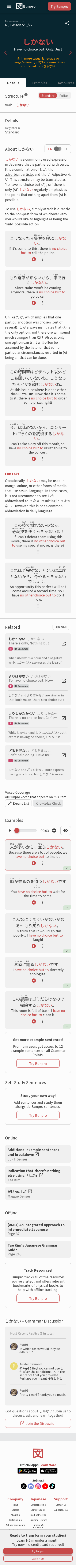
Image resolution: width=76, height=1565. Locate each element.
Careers (15, 1509)
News (15, 1504)
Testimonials (15, 1519)
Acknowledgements (15, 1524)
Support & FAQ (61, 1509)
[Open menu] (9, 6)
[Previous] (5, 53)
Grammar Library (38, 1519)
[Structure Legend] (26, 95)
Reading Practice (38, 1514)
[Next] (70, 53)
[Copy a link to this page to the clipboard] (67, 23)
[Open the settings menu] (54, 830)
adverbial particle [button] (19, 174)
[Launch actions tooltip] (42, 259)
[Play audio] (34, 259)
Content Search (38, 1509)
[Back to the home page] (38, 1453)
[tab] (13, 82)
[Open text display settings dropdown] (65, 830)
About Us (15, 1514)
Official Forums (38, 1504)
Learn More (47, 1465)
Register (11, 127)
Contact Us (61, 1504)
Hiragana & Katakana (38, 1526)
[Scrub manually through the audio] (27, 830)
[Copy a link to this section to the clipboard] (31, 95)
